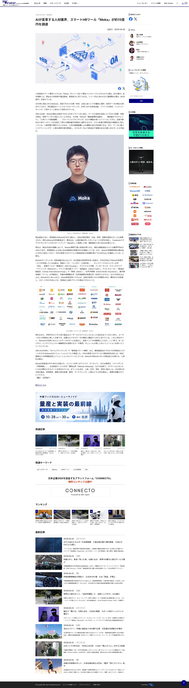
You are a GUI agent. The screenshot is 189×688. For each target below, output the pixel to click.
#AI (86, 470)
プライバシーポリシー (85, 684)
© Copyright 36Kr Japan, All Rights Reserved (47, 684)
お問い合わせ (96, 684)
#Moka (54, 470)
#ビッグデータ (42, 470)
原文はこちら (40, 385)
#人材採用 (77, 470)
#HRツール (65, 470)
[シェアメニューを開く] (184, 683)
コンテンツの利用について (70, 684)
